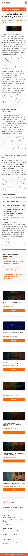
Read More (14, 310)
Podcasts (15, 534)
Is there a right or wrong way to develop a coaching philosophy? (13, 276)
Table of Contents (14, 9)
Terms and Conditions (6, 543)
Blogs (4, 531)
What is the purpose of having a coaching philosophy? (13, 262)
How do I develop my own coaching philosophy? (12, 269)
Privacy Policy (17, 542)
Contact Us (6, 547)
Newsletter (16, 531)
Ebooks (5, 534)
